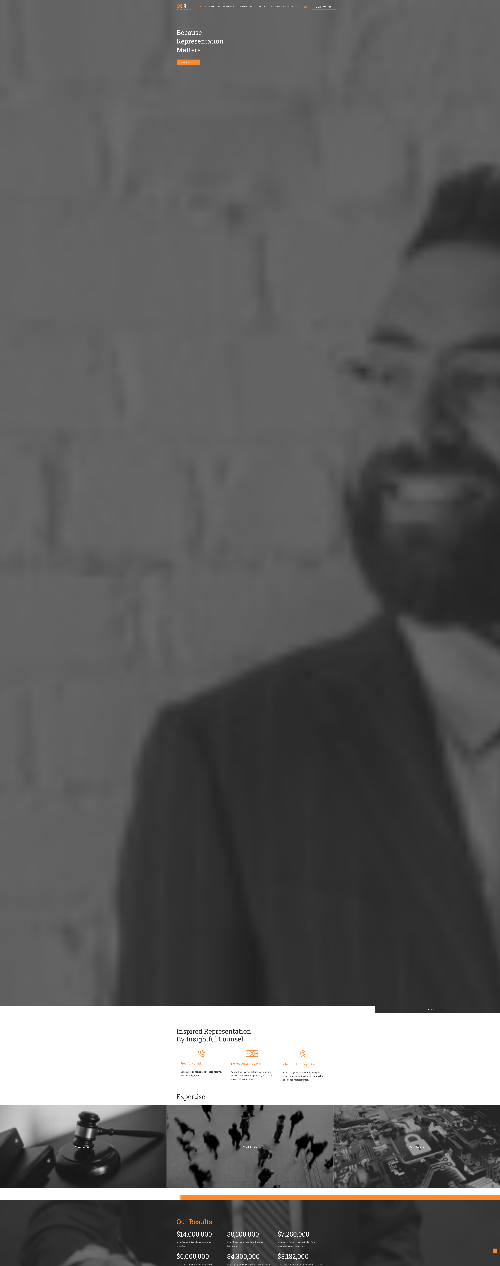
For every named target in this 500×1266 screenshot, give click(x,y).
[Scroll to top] (495, 1250)
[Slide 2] (431, 1009)
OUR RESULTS (265, 6)
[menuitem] (203, 7)
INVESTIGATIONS (284, 6)
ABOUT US (214, 6)
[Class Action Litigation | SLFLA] (184, 7)
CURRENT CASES (246, 6)
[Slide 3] (433, 1009)
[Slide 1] (428, 1009)
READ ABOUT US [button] (188, 62)
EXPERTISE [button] (228, 6)
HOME (203, 6)
